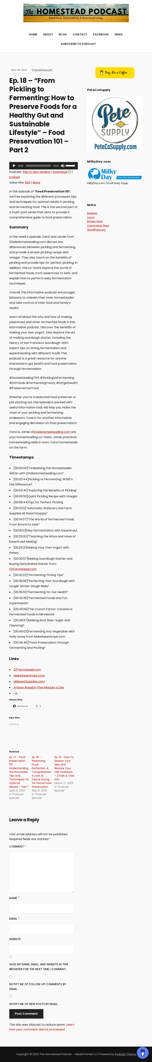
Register (92, 213)
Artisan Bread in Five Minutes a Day (39, 687)
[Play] (14, 166)
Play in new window (36, 172)
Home (33, 34)
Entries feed (95, 221)
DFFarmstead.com (23, 569)
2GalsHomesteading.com (52, 432)
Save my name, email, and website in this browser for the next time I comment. (38, 966)
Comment (17, 846)
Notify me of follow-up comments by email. (37, 986)
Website (15, 939)
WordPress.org (96, 230)
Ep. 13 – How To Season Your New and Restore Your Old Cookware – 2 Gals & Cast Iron (64, 768)
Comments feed (98, 226)
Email (119, 34)
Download (60, 172)
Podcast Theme (125, 1054)
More (36, 182)
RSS (27, 182)
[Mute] (63, 166)
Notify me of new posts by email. (33, 1004)
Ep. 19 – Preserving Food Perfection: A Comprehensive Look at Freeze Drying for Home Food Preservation (41, 772)
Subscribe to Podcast (78, 44)
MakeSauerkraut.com (29, 675)
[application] (43, 165)
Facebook (101, 34)
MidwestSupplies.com (29, 681)
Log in (91, 217)
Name (14, 898)
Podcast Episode (42, 70)
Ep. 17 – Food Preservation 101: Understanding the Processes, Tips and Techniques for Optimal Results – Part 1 (19, 772)
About (48, 34)
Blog (63, 34)
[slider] (71, 165)
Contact (80, 34)
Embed (14, 177)
